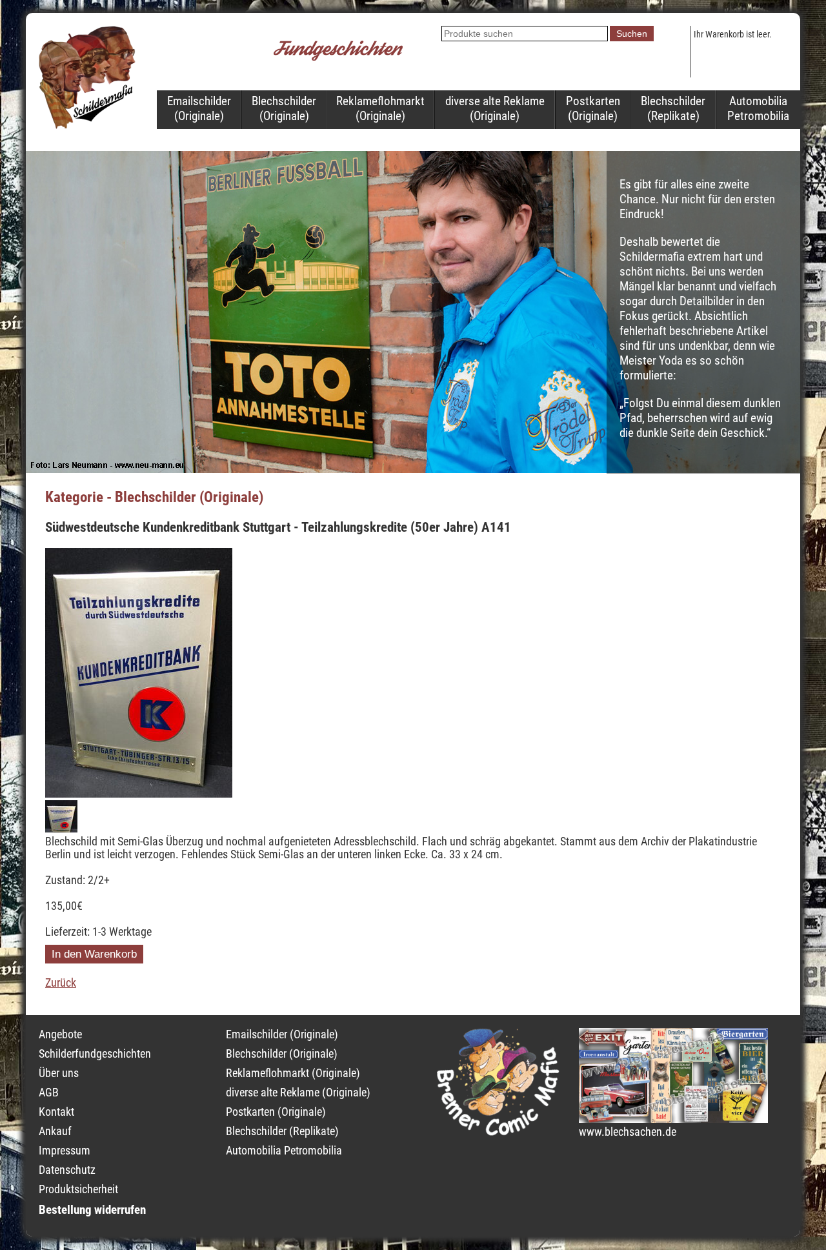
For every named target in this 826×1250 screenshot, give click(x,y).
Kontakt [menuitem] (56, 1111)
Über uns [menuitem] (59, 1073)
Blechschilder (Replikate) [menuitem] (673, 108)
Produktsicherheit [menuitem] (78, 1189)
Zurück (60, 982)
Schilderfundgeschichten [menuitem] (95, 1053)
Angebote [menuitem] (60, 1034)
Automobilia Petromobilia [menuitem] (758, 108)
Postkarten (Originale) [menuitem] (593, 108)
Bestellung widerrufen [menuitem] (92, 1209)
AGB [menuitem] (49, 1092)
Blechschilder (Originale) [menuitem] (284, 108)
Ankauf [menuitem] (55, 1131)
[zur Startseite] (87, 125)
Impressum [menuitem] (64, 1150)
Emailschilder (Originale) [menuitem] (199, 108)
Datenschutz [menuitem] (67, 1170)
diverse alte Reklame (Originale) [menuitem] (495, 108)
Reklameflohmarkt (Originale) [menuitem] (380, 108)
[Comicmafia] (498, 1131)
